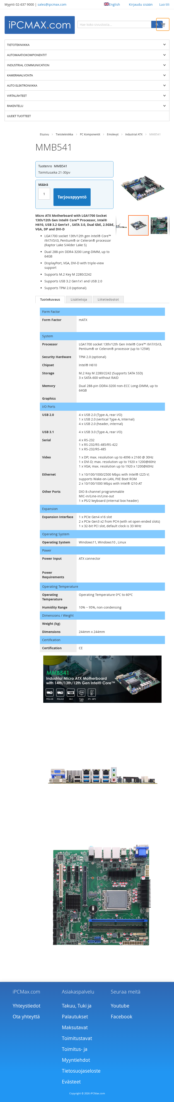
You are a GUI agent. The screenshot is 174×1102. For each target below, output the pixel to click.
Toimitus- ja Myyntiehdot (76, 1054)
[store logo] (40, 25)
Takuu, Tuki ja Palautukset (77, 1011)
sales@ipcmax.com (52, 4)
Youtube (120, 1006)
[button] (119, 225)
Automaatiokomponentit (27, 55)
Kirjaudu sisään (141, 4)
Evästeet (71, 1081)
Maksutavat (75, 1027)
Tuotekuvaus (50, 299)
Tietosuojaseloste (81, 1071)
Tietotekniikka (18, 45)
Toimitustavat (77, 1038)
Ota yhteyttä (26, 1016)
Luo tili (164, 4)
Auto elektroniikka (22, 85)
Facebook (121, 1016)
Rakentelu (15, 106)
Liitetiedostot (108, 299)
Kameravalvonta (20, 75)
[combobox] (114, 24)
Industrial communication (28, 65)
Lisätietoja (79, 299)
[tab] (50, 299)
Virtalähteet (17, 96)
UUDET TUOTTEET (19, 116)
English (114, 4)
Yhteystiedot (26, 1006)
